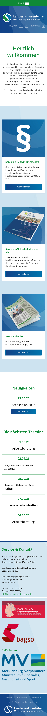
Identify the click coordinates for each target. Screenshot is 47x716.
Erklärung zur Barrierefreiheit (25, 702)
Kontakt (8, 697)
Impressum (21, 697)
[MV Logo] (23, 667)
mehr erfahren (23, 411)
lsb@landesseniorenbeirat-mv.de (17, 594)
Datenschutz (36, 697)
